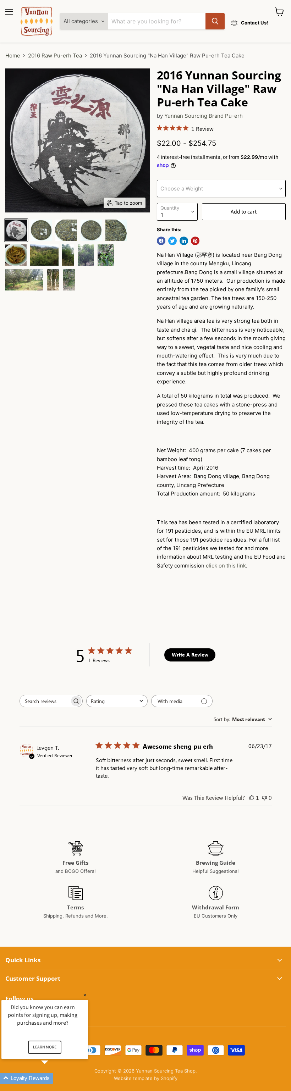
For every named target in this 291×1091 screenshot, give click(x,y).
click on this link (226, 565)
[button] (53, 1078)
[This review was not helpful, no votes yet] (264, 797)
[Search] (215, 21)
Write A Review (190, 654)
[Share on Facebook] (161, 241)
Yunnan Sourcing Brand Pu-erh (203, 115)
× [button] (84, 995)
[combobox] (117, 701)
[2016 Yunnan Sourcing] (16, 230)
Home (12, 55)
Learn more (44, 1047)
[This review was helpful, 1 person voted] (251, 797)
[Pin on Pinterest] (195, 241)
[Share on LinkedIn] (184, 241)
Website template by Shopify (145, 1078)
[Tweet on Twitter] (172, 241)
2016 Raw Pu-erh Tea (55, 55)
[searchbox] (45, 701)
